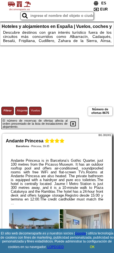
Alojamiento (22, 110)
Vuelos (35, 110)
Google (80, 233)
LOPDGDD (55, 247)
